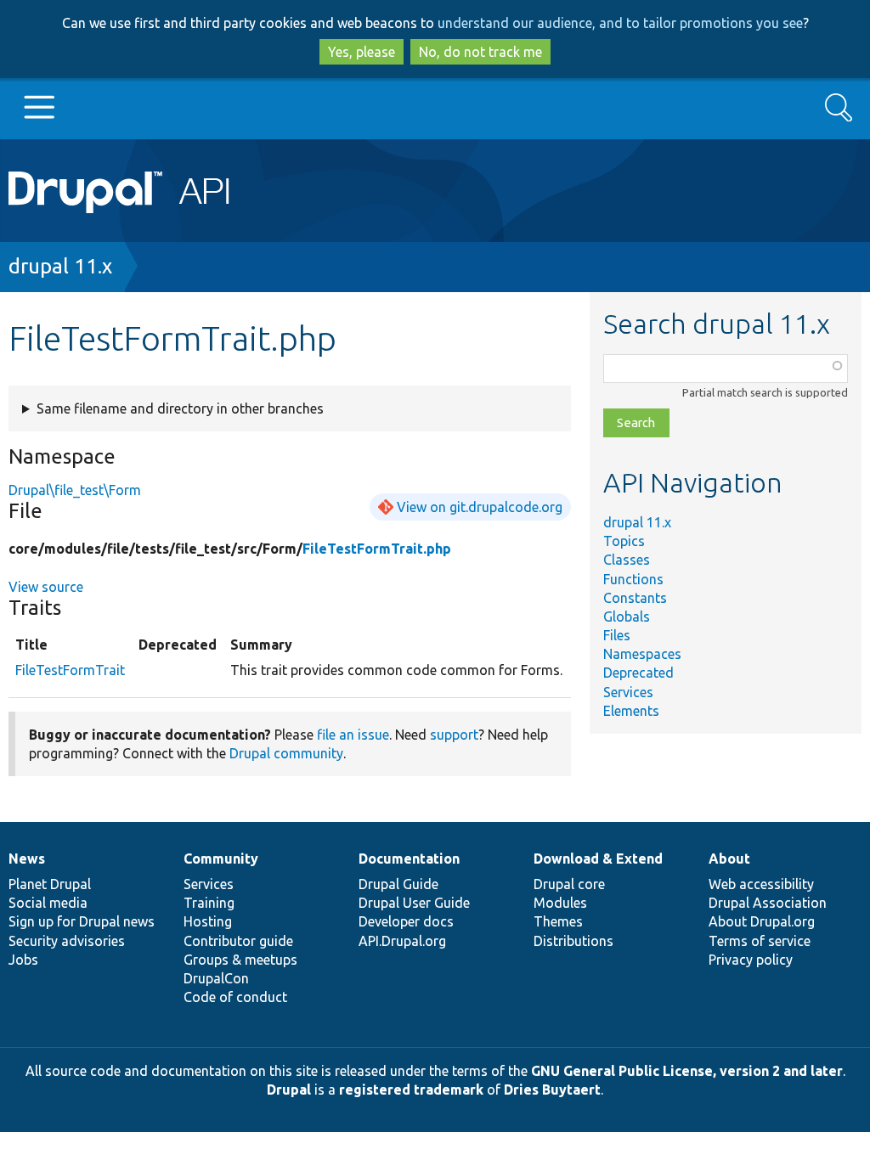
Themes (558, 921)
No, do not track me (480, 51)
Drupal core (569, 884)
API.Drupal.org (402, 941)
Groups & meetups (240, 959)
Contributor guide (238, 941)
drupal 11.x (60, 266)
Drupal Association (768, 902)
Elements (631, 710)
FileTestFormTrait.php (376, 548)
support (454, 734)
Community (221, 858)
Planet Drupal (49, 884)
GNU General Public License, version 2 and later (687, 1070)
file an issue (353, 734)
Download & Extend (598, 858)
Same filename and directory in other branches (180, 408)
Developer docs (406, 921)
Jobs (23, 959)
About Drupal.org (762, 921)
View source (45, 586)
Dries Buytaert (552, 1089)
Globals (626, 616)
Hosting (208, 921)
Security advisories (66, 941)
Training (209, 902)
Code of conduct (235, 997)
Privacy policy (751, 959)
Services (628, 692)
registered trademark (411, 1089)
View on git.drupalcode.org (479, 507)
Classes (626, 559)
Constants (635, 597)
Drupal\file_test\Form (74, 490)
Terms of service (760, 941)
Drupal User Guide (414, 902)
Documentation (409, 858)
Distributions (573, 941)
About (729, 858)
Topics (624, 541)
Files (616, 635)
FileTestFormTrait (70, 670)
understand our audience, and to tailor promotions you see (620, 23)
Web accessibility (761, 884)
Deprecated (638, 672)
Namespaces (642, 654)
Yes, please (361, 51)
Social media (48, 902)
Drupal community (286, 753)
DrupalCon (216, 978)
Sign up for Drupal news (81, 921)
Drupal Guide (398, 884)
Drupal (289, 1089)
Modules (560, 902)
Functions (633, 579)
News (26, 858)
